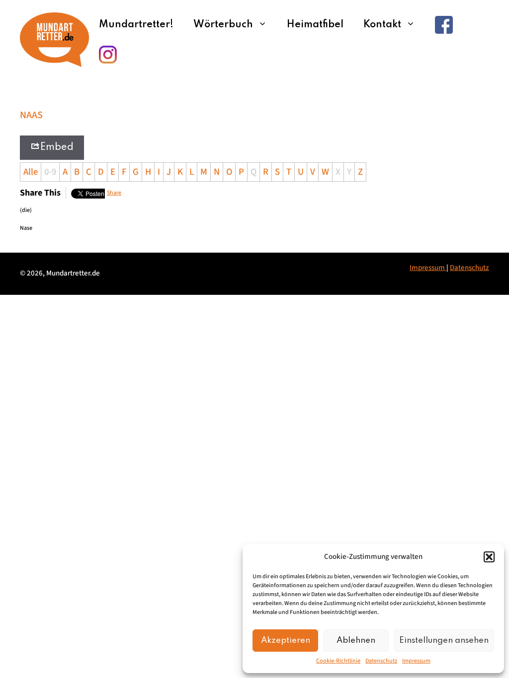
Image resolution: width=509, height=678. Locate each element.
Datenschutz (381, 661)
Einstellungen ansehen (444, 640)
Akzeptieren (285, 640)
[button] (489, 557)
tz (486, 268)
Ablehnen (356, 640)
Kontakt (382, 25)
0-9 (50, 171)
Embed (57, 147)
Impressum (416, 661)
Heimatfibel (315, 25)
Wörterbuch (223, 25)
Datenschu (466, 268)
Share (114, 193)
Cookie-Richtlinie (338, 661)
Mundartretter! (136, 25)
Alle (30, 171)
